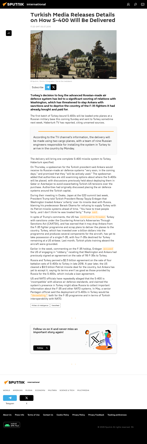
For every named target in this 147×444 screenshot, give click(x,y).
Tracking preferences (117, 414)
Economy (40, 390)
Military (52, 390)
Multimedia (83, 390)
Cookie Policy (63, 414)
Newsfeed (55, 305)
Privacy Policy (78, 414)
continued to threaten (92, 217)
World (6, 390)
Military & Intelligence (40, 305)
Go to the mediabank (64, 81)
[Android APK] (12, 425)
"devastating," (39, 295)
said (94, 212)
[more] (9, 33)
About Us (7, 414)
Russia (28, 390)
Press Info (19, 414)
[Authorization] (128, 4)
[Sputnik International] (14, 6)
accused (108, 248)
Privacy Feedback (96, 414)
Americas (18, 390)
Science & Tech (67, 390)
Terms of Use (34, 414)
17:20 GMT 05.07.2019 (40, 26)
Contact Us (48, 414)
